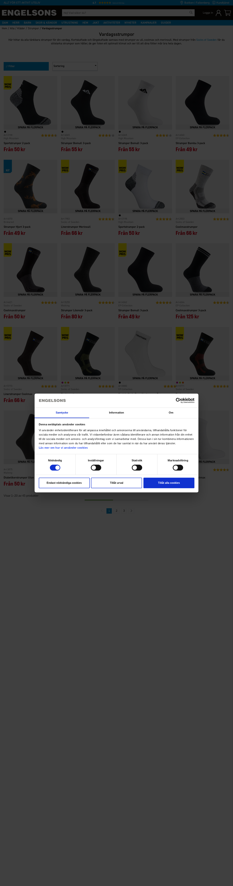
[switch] (96, 468)
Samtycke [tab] (62, 412)
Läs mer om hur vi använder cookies (63, 447)
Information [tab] (116, 412)
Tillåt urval (116, 482)
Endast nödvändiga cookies (64, 482)
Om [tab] (171, 412)
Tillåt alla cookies (169, 482)
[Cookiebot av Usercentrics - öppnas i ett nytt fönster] (178, 400)
